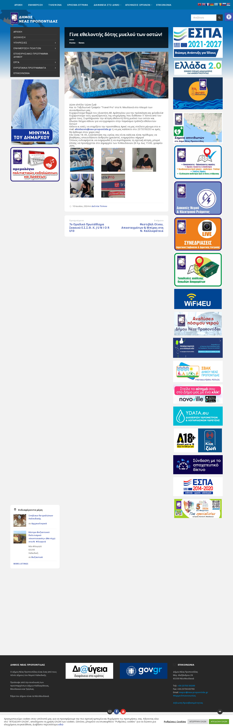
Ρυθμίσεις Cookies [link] (175, 721)
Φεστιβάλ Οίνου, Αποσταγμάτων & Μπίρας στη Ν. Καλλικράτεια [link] (142, 227)
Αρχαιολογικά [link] (39, 523)
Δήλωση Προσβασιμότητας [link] (188, 702)
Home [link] (72, 42)
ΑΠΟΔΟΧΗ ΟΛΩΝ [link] (219, 721)
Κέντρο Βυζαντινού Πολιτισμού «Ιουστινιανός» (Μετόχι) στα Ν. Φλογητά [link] (42, 537)
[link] (229, 17)
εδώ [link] (60, 724)
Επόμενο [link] (158, 220)
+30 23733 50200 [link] (186, 685)
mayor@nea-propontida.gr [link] (193, 692)
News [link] (81, 42)
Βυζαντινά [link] (37, 557)
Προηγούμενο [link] (76, 220)
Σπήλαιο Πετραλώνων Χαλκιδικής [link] (41, 517)
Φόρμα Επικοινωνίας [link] (184, 695)
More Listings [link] (20, 564)
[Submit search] (219, 17)
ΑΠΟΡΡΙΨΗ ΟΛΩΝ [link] (197, 721)
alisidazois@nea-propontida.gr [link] (93, 129)
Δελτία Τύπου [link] (99, 206)
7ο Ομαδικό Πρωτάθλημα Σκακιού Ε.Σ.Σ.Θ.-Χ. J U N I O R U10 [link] (89, 227)
